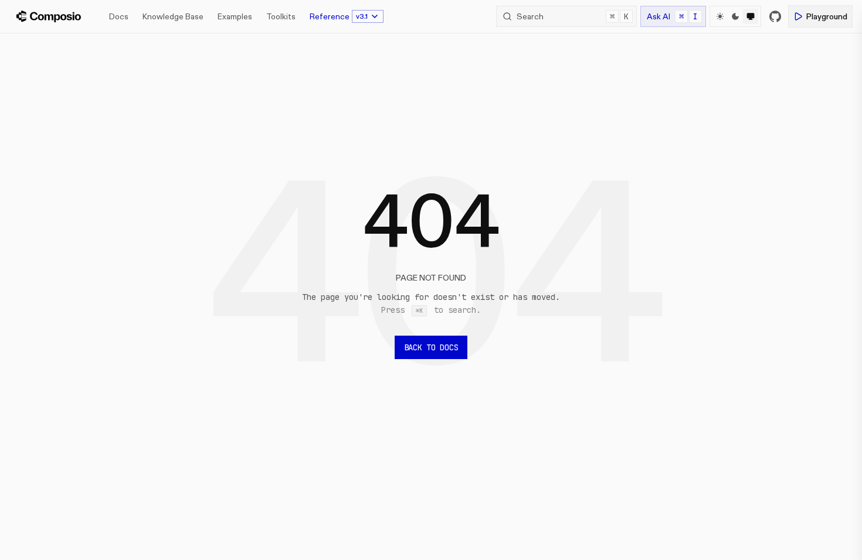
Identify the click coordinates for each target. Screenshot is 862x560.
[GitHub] (775, 16)
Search (573, 16)
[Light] (720, 16)
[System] (750, 16)
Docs (118, 16)
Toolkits (281, 16)
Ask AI (672, 16)
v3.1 (362, 16)
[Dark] (735, 16)
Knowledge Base (172, 16)
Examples (235, 16)
